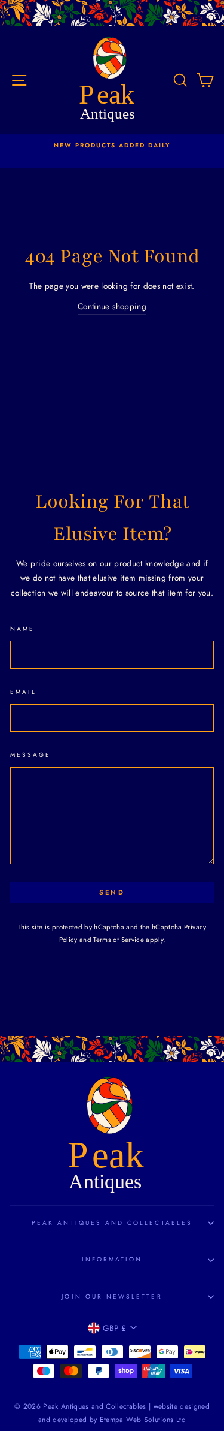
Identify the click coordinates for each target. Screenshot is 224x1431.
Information (112, 1259)
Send (112, 892)
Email (23, 691)
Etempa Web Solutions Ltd (143, 1419)
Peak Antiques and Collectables (112, 1222)
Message (30, 754)
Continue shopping (112, 306)
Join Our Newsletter (112, 1296)
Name (22, 628)
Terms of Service (118, 939)
